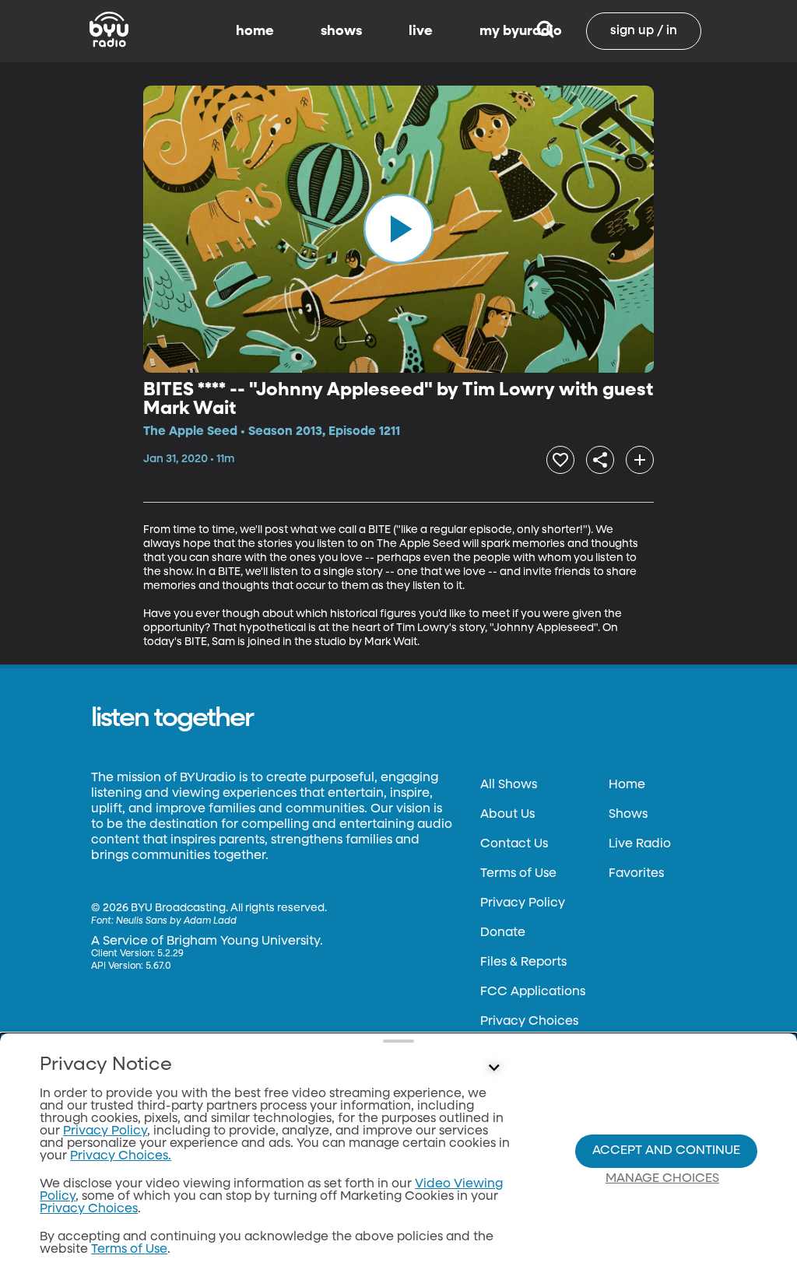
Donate (502, 933)
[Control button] (493, 1068)
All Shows (508, 785)
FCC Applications (532, 992)
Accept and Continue (666, 1151)
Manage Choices (662, 1179)
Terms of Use (518, 874)
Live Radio (640, 844)
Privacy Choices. (120, 1156)
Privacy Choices (529, 1021)
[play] (398, 229)
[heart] (560, 460)
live (421, 31)
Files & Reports (523, 962)
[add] (640, 460)
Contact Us (514, 844)
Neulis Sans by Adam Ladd (176, 921)
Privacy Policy (522, 903)
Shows (628, 814)
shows (341, 31)
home (255, 31)
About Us (507, 814)
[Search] (545, 31)
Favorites (636, 874)
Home (627, 785)
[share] (600, 460)
